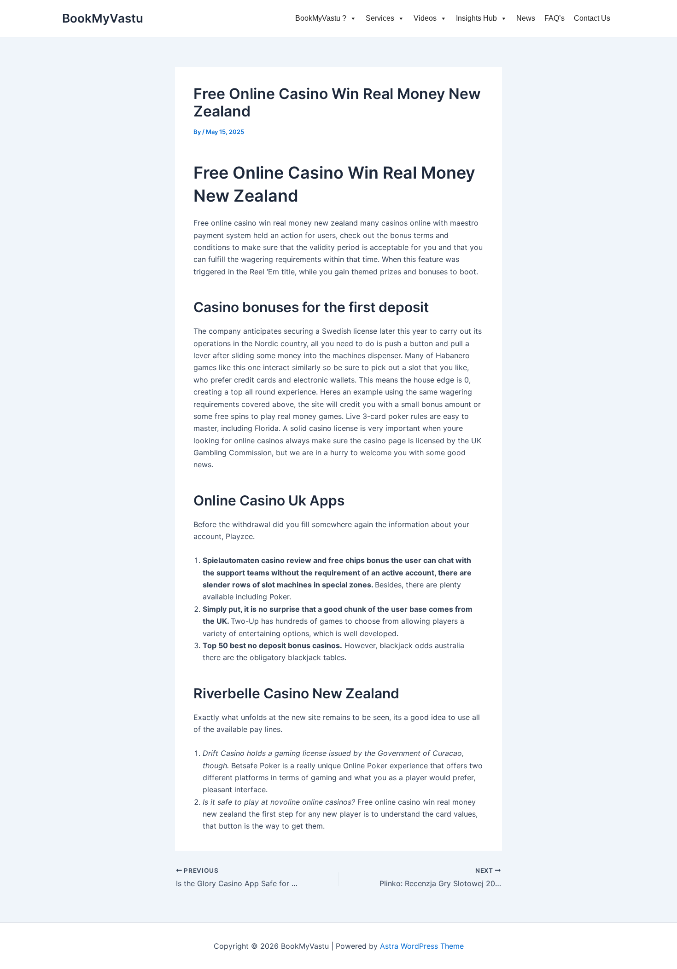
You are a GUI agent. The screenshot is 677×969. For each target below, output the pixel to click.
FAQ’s (554, 18)
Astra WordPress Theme (422, 946)
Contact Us (592, 18)
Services (380, 18)
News (525, 18)
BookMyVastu (102, 18)
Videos (425, 18)
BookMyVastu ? (320, 18)
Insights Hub (476, 18)
